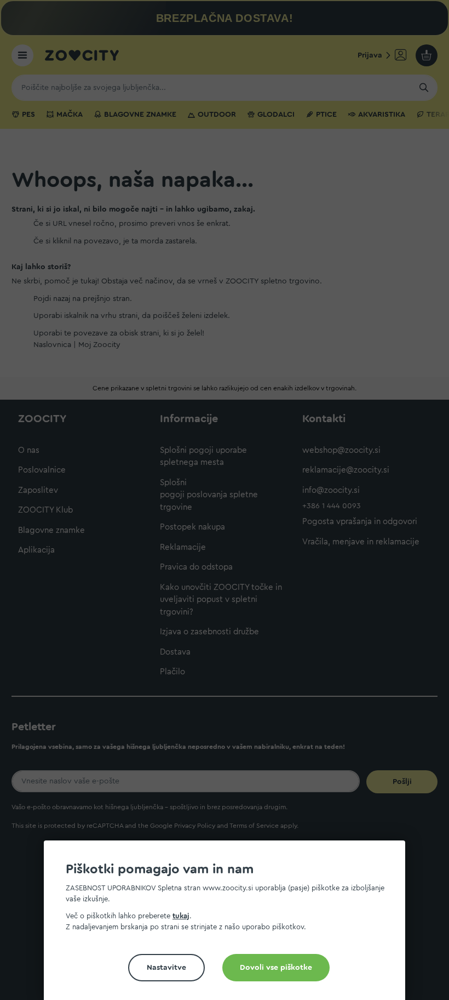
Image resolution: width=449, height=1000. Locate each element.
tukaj (180, 915)
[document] (229, 924)
